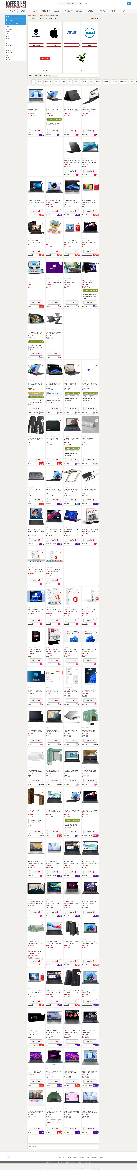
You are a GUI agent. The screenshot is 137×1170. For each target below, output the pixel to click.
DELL (7, 36)
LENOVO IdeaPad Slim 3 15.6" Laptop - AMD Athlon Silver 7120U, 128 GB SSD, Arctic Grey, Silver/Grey (89, 1071)
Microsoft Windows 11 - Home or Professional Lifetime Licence (89, 650)
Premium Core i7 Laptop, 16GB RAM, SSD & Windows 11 (53, 332)
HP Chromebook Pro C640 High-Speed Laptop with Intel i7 (36, 862)
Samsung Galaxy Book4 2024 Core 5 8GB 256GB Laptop (89, 241)
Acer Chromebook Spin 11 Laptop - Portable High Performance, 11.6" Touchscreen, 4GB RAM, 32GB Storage (36, 730)
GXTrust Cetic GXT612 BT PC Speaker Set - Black (72, 991)
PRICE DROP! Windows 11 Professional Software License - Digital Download (36, 610)
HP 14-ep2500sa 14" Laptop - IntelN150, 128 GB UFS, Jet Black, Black (89, 862)
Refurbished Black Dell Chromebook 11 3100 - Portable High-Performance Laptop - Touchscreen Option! (71, 770)
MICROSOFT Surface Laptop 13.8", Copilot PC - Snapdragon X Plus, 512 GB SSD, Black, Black (54, 490)
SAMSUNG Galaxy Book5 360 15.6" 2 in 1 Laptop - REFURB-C (53, 110)
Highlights (11, 16)
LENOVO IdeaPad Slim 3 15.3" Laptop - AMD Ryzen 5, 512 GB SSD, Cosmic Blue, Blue (72, 1111)
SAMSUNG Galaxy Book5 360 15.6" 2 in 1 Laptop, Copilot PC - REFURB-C (35, 383)
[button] (61, 3)
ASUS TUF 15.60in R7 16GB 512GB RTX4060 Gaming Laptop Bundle (35, 241)
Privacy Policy (81, 1157)
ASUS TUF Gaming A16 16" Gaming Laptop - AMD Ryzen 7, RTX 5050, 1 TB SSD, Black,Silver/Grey (90, 902)
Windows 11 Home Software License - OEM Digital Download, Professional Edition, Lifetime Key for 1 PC (71, 281)
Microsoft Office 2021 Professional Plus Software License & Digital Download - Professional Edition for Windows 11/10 (90, 610)
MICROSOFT (9, 53)
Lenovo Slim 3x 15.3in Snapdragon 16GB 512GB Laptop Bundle (90, 942)
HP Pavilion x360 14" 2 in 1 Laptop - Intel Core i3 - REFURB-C (36, 332)
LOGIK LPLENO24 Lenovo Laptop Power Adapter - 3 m (90, 490)
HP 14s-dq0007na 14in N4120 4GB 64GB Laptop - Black (36, 201)
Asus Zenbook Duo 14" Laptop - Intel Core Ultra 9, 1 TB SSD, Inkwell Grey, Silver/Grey (36, 530)
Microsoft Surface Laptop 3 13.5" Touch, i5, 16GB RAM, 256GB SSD (72, 161)
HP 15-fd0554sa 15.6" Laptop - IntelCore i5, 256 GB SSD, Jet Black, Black (53, 942)
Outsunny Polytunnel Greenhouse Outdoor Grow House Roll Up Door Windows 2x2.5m (90, 730)
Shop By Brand (12, 24)
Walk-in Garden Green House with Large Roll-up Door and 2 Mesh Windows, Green (53, 770)
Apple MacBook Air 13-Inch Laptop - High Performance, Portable (71, 730)
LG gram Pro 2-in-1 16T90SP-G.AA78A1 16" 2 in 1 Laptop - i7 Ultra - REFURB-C (90, 281)
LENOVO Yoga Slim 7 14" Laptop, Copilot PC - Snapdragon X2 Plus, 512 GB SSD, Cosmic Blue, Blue (53, 1071)
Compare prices (87, 255)
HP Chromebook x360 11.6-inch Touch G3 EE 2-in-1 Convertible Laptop (71, 110)
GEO (7, 38)
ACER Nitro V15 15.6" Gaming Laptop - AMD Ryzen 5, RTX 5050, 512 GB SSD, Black (89, 1031)
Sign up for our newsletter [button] (63, 1169)
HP (7, 43)
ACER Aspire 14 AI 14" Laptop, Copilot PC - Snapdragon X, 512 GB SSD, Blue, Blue (89, 991)
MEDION (8, 50)
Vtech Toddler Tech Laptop (34, 281)
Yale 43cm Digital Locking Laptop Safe (35, 1031)
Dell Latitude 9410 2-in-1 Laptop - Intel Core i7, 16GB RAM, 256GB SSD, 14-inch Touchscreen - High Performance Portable (89, 161)
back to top (33, 1147)
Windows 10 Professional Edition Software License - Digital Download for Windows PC (54, 281)
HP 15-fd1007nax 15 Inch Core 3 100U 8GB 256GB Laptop (53, 811)
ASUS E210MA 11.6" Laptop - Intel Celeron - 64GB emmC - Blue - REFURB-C (71, 383)
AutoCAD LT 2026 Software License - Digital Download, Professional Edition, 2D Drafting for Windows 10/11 (54, 650)
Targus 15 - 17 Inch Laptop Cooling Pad (34, 490)
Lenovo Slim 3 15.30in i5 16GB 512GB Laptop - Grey (71, 241)
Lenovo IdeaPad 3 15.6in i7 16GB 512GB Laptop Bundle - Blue (35, 991)
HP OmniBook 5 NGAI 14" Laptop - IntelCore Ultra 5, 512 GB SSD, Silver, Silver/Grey (72, 1031)
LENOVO (8, 48)
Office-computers (37, 15)
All (33, 81)
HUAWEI (8, 45)
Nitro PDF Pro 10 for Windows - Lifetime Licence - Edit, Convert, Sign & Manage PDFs (53, 690)
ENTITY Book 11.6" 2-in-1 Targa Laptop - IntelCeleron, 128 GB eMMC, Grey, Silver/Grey (72, 530)
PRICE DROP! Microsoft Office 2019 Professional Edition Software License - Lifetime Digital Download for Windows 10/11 (54, 610)
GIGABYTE (9, 41)
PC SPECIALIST (10, 57)
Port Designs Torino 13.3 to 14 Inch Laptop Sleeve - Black (54, 439)
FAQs (88, 1157)
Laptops (46, 15)
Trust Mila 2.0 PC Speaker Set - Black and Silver (35, 439)
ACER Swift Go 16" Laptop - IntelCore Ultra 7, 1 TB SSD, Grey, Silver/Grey (54, 530)
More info (30, 134)
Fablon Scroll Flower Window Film (88, 439)
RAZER (8, 60)
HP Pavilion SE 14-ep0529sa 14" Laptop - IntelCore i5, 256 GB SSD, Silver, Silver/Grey (71, 201)
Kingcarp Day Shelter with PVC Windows (54, 1111)
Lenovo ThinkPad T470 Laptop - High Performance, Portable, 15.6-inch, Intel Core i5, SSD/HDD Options (89, 110)
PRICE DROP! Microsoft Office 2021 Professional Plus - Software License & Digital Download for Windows (36, 570)
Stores (10, 20)
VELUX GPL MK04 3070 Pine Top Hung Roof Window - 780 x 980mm (71, 490)
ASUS (7, 34)
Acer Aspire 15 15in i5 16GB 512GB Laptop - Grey (34, 1071)
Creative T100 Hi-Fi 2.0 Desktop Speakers (71, 942)
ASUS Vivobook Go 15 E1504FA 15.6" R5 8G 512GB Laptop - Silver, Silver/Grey (53, 862)
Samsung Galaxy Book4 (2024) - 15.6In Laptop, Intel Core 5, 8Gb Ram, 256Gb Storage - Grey (89, 811)
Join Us (75, 1157)
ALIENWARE (9, 29)
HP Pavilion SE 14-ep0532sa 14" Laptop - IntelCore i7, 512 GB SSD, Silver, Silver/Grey (35, 110)
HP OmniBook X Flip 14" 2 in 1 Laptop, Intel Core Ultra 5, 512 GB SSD (54, 383)
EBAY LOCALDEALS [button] (125, 11)
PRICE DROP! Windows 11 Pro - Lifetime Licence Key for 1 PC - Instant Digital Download (90, 690)
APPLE (8, 31)
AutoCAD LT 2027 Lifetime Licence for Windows (90, 530)
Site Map (94, 1157)
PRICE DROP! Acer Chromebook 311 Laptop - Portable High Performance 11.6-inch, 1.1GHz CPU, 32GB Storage (54, 730)
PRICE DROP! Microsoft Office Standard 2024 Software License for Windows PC (71, 610)
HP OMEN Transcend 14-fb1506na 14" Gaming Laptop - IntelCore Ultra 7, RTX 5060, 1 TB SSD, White (36, 1111)
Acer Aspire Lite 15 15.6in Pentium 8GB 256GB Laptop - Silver (71, 1071)
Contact (68, 1157)
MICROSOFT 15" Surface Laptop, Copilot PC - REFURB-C (71, 811)
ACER (7, 27)
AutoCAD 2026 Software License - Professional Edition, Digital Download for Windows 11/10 (35, 650)
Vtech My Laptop (51, 241)
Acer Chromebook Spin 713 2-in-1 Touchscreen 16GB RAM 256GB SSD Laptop (89, 770)
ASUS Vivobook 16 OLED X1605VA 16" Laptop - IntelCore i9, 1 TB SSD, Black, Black (53, 201)
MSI (7, 55)
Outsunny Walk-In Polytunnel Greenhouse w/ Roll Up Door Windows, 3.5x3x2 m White (36, 770)
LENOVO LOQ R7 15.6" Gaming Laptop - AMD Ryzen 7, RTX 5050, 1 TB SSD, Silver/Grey (71, 902)
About (61, 1157)
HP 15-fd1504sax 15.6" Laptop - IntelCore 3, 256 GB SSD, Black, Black (71, 862)
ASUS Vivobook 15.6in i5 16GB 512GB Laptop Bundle (89, 201)
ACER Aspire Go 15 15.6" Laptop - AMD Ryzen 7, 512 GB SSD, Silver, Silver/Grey (53, 902)
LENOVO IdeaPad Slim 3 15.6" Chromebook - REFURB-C (71, 439)
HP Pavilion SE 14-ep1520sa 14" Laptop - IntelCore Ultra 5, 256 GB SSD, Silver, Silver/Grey (53, 1031)
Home (29, 15)
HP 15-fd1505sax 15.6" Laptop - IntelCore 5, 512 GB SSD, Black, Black (53, 991)
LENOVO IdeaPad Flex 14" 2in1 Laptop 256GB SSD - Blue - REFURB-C (90, 383)
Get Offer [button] (35, 131)
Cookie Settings (102, 1157)
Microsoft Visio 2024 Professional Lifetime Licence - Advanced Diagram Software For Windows (71, 650)
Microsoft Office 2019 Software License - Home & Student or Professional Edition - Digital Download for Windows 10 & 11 (72, 690)
